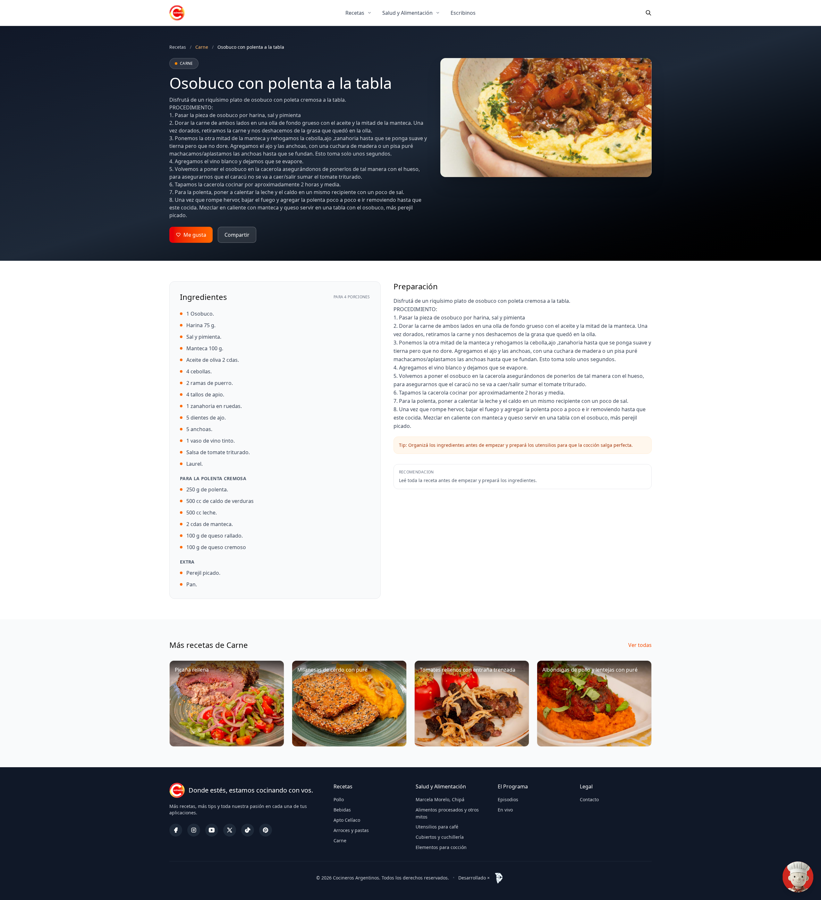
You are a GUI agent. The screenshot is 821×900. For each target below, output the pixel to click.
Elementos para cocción (441, 847)
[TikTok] (247, 830)
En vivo (505, 810)
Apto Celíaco (347, 820)
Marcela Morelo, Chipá (440, 799)
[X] (229, 830)
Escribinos (463, 12)
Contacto (589, 799)
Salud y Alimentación (407, 12)
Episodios (508, 799)
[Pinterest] (265, 830)
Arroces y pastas (351, 830)
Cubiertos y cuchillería (440, 837)
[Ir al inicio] (177, 13)
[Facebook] (175, 830)
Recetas (354, 12)
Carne (340, 840)
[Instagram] (193, 830)
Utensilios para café (437, 827)
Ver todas (640, 645)
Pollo (339, 799)
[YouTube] (211, 830)
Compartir (237, 234)
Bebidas (342, 810)
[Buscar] (648, 13)
